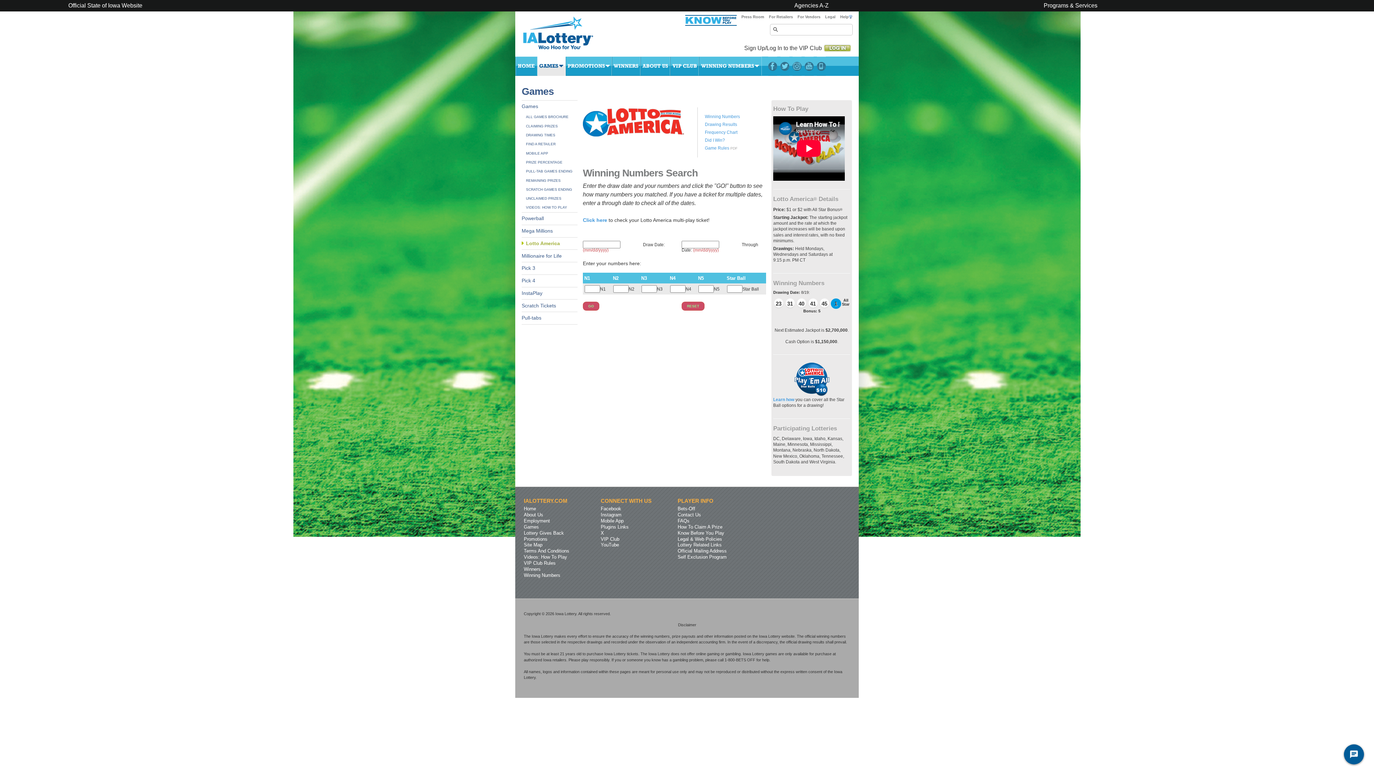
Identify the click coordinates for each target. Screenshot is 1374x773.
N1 (603, 289)
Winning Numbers (730, 66)
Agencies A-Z (811, 6)
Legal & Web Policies (700, 539)
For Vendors (809, 17)
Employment (537, 521)
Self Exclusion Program (702, 557)
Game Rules (717, 148)
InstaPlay (532, 293)
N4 (688, 289)
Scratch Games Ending (549, 189)
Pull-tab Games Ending (549, 171)
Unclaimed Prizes (543, 198)
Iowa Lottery (565, 36)
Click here (596, 220)
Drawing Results (721, 124)
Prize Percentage (544, 162)
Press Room (752, 17)
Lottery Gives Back (544, 533)
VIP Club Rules (540, 563)
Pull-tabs (531, 318)
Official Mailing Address (702, 551)
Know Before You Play (701, 533)
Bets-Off (686, 508)
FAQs (684, 521)
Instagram (797, 66)
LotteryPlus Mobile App (821, 66)
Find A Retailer (541, 144)
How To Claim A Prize (700, 527)
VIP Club (684, 66)
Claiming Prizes (542, 126)
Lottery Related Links (700, 545)
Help (844, 17)
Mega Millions (537, 231)
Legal (830, 17)
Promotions (589, 66)
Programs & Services (1070, 6)
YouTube (809, 66)
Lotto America (543, 243)
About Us (655, 66)
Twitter (784, 66)
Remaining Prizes (543, 181)
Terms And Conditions (546, 551)
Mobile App (537, 153)
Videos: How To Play (546, 207)
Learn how (784, 399)
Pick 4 (528, 280)
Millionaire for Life (542, 256)
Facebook (772, 66)
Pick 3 (528, 268)
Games (551, 66)
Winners (626, 66)
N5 (717, 289)
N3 (660, 289)
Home (526, 66)
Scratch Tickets (539, 305)
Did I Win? (715, 140)
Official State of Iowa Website (105, 6)
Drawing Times (540, 135)
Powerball (533, 218)
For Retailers (781, 17)
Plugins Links (615, 527)
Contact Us (689, 514)
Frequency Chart (721, 132)
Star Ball (750, 289)
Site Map (533, 545)
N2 (631, 289)
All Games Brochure (547, 117)
